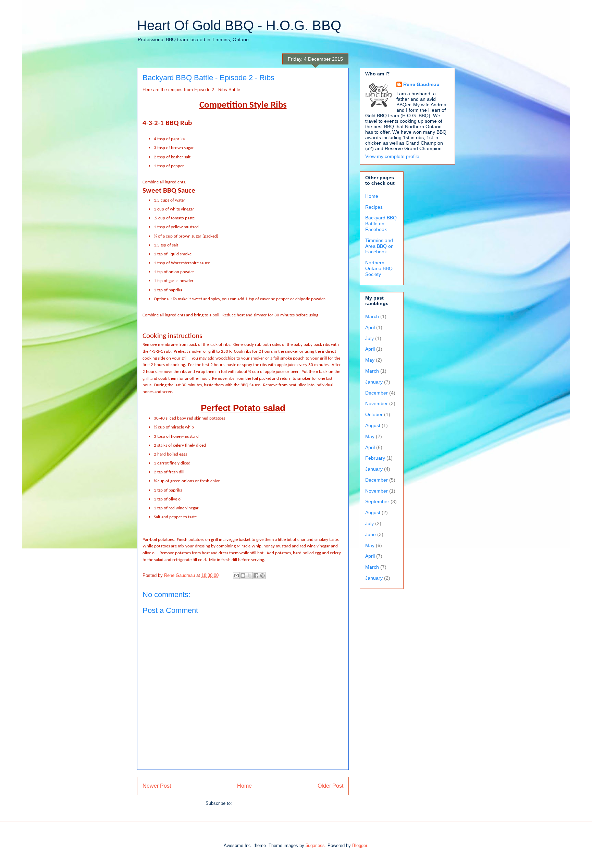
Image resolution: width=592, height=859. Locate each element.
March (372, 316)
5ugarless (315, 845)
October (374, 414)
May (369, 360)
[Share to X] (249, 575)
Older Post (330, 786)
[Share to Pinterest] (262, 575)
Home (244, 786)
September (377, 501)
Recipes (374, 207)
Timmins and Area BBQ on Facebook (379, 246)
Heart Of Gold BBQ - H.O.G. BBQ (239, 25)
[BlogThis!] (242, 575)
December (376, 393)
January (374, 382)
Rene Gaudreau (421, 84)
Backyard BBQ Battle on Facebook (381, 223)
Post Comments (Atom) (256, 803)
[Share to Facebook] (255, 575)
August (372, 425)
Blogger (359, 845)
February (375, 458)
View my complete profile (392, 156)
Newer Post (157, 786)
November (376, 403)
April (370, 327)
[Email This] (236, 575)
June (370, 534)
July (369, 338)
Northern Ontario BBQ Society (379, 268)
